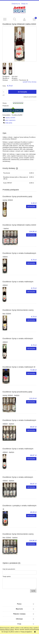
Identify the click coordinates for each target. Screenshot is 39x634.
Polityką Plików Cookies (7, 629)
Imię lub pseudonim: (9, 569)
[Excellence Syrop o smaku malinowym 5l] (11, 376)
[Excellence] (13, 110)
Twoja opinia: (7, 576)
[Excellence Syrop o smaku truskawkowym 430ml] (11, 266)
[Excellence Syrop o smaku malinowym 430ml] (11, 294)
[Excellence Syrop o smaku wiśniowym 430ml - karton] (11, 490)
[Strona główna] (19, 9)
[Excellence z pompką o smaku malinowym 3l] (11, 518)
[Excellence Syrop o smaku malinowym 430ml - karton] (11, 461)
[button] (5, 19)
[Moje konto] (24, 19)
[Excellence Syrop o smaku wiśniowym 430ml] (11, 351)
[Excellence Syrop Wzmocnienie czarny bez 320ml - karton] (11, 546)
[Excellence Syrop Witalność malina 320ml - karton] (11, 237)
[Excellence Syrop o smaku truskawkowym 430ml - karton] (11, 433)
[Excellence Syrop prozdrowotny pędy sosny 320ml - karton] (11, 404)
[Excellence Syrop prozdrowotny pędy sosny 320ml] (11, 209)
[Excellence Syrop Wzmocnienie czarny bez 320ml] (11, 323)
